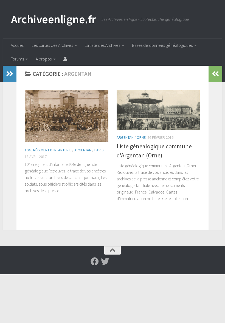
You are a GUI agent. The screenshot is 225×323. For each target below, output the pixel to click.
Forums (17, 59)
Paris (99, 150)
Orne (141, 137)
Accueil (17, 45)
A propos (44, 59)
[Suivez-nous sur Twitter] (105, 261)
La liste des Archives (102, 45)
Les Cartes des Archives (52, 45)
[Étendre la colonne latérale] (9, 74)
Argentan (82, 150)
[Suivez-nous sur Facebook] (95, 261)
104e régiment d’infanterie (48, 150)
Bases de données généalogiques (162, 45)
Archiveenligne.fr (53, 19)
